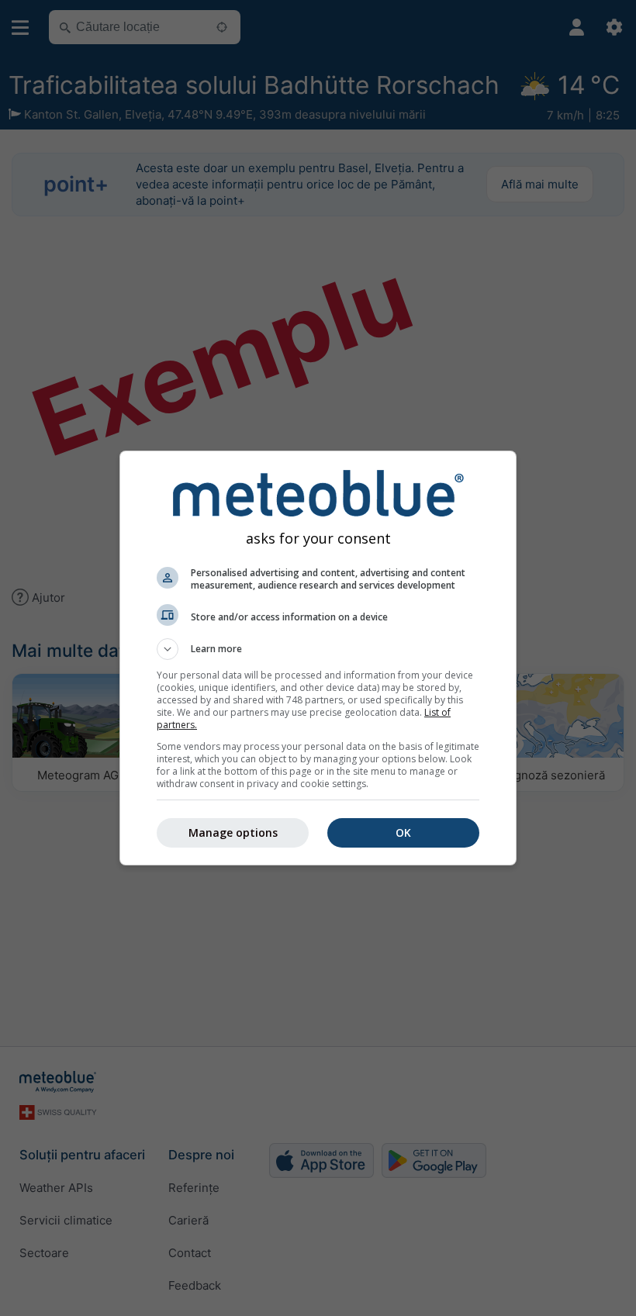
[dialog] (318, 658)
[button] (318, 649)
